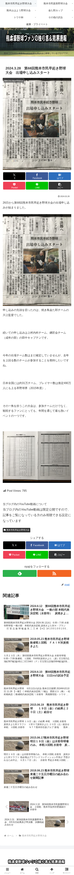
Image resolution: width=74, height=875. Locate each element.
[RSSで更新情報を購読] (54, 573)
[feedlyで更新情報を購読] (20, 573)
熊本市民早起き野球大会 (18, 530)
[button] (60, 186)
